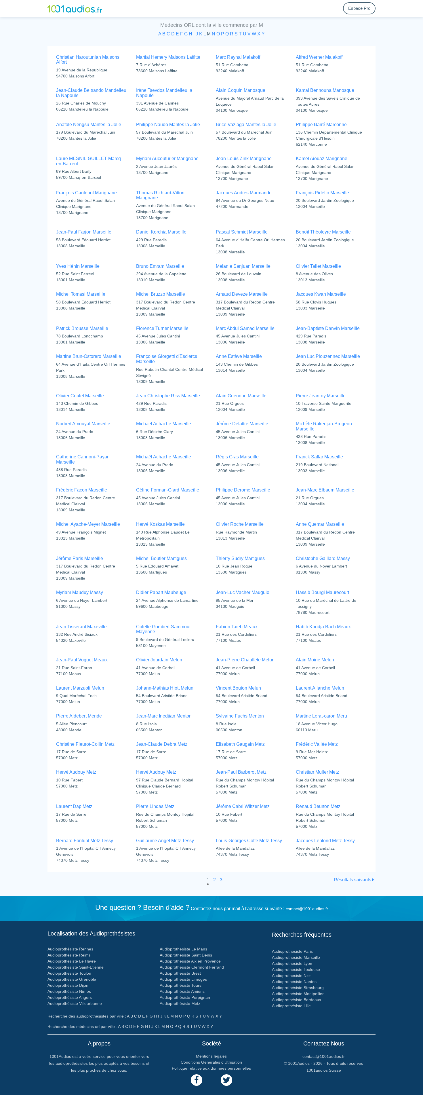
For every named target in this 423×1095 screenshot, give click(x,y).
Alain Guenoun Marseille (241, 395)
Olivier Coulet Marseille (80, 395)
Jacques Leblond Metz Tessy (325, 840)
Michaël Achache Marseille (163, 456)
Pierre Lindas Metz (155, 806)
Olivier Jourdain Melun (159, 659)
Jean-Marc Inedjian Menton (164, 715)
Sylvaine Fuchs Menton (240, 715)
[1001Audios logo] (74, 8)
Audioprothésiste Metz (180, 1003)
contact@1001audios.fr (307, 908)
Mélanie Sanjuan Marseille (243, 266)
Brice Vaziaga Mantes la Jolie (246, 124)
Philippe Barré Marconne (321, 124)
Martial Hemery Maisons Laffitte (168, 57)
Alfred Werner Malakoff (319, 57)
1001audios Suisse (323, 1070)
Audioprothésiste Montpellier (298, 993)
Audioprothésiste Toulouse (296, 969)
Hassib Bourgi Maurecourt (322, 592)
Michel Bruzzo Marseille (160, 294)
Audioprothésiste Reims (69, 955)
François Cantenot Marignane (86, 192)
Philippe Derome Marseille (243, 489)
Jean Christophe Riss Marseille (168, 395)
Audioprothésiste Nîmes (69, 991)
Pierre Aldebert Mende (79, 715)
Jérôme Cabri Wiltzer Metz (243, 806)
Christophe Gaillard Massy (323, 558)
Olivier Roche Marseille (240, 524)
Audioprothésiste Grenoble (71, 979)
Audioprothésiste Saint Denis (186, 955)
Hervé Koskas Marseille (160, 524)
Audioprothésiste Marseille (296, 957)
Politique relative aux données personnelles (211, 1068)
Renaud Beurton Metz (318, 806)
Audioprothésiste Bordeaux (296, 999)
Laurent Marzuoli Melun (80, 688)
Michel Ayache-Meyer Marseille (88, 524)
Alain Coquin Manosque (240, 90)
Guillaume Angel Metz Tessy (165, 840)
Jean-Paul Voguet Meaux (82, 659)
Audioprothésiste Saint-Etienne (75, 967)
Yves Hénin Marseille (78, 266)
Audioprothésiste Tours (180, 985)
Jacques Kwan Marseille (321, 294)
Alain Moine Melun (315, 659)
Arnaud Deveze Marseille (242, 294)
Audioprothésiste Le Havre (71, 961)
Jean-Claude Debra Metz (161, 744)
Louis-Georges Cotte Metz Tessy (249, 840)
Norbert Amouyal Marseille (83, 423)
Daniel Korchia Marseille (161, 231)
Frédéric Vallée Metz (317, 744)
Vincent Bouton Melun (238, 688)
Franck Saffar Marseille (319, 456)
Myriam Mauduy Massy (79, 592)
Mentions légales (211, 1056)
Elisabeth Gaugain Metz (240, 744)
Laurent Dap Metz (74, 806)
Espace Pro (359, 8)
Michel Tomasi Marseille (80, 294)
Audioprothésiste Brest (180, 973)
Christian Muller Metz (317, 772)
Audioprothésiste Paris (292, 951)
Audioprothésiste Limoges (183, 979)
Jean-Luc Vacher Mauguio (242, 592)
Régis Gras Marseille (237, 456)
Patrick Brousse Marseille (82, 328)
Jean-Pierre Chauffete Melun (245, 659)
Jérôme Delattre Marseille (242, 423)
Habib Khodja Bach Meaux (323, 626)
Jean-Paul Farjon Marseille (83, 231)
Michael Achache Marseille (163, 423)
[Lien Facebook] (196, 1080)
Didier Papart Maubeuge (161, 592)
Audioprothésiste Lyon (292, 963)
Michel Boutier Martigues (161, 558)
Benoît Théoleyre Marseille (323, 231)
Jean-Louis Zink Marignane (244, 158)
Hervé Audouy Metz (76, 772)
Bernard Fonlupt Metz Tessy (84, 840)
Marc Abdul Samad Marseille (245, 328)
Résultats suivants (353, 879)
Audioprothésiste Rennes (70, 949)
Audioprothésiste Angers (69, 997)
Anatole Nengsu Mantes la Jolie (88, 124)
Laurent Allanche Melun (320, 688)
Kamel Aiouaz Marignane (321, 158)
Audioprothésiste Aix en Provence (190, 961)
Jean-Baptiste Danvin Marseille (328, 328)
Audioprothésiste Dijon (67, 985)
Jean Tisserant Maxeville (81, 626)
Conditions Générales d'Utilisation (211, 1062)
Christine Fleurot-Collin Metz (85, 744)
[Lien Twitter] (226, 1080)
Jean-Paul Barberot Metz (241, 772)
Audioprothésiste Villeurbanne (74, 1003)
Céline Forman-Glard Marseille (167, 489)
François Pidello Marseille (322, 192)
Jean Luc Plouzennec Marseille (328, 356)
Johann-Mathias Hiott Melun (164, 688)
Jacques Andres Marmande (244, 192)
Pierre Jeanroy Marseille (321, 395)
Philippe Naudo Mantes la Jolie (168, 124)
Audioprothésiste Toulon (69, 973)
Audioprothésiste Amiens (182, 991)
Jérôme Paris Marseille (79, 558)
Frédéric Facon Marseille (81, 489)
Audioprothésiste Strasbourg (298, 987)
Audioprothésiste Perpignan (185, 997)
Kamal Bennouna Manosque (325, 90)
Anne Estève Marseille (239, 356)
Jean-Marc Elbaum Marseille (325, 489)
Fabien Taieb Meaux (237, 626)
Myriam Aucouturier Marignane (167, 158)
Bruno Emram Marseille (160, 266)
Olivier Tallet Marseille (318, 266)
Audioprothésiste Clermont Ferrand (192, 967)
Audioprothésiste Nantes (294, 981)
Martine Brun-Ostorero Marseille (88, 356)
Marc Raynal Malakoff (238, 57)
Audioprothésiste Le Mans (183, 949)
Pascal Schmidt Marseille (242, 231)
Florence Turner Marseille (162, 328)
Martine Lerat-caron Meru (321, 715)
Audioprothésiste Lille (291, 1005)
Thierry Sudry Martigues (240, 558)
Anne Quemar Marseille (320, 524)
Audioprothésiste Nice (292, 975)
